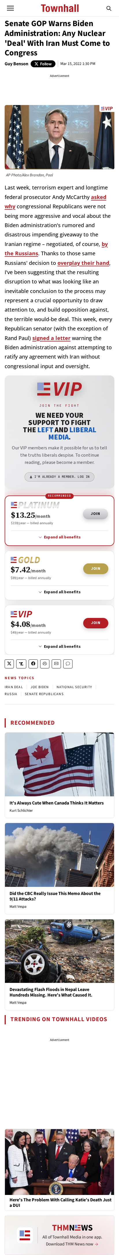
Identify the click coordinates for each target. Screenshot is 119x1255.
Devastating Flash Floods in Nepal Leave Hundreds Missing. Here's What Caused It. (51, 992)
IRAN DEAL (14, 687)
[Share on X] (9, 663)
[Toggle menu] (10, 8)
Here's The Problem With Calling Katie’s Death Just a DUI (60, 1202)
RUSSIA (11, 694)
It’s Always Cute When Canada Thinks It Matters (57, 803)
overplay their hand (83, 262)
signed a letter (51, 337)
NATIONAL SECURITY (74, 687)
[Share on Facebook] (33, 663)
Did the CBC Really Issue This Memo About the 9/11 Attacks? (55, 896)
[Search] (108, 8)
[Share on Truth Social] (21, 663)
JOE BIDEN (40, 687)
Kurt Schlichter (21, 810)
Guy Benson (16, 64)
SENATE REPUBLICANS (44, 694)
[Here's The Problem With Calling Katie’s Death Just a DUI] (59, 1161)
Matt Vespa (18, 906)
